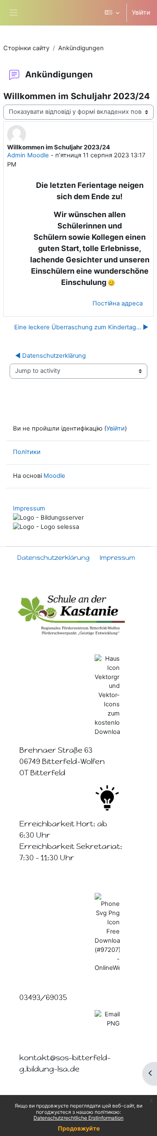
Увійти (141, 12)
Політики (27, 452)
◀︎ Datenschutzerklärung (50, 355)
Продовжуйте (79, 1128)
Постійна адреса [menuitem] (118, 303)
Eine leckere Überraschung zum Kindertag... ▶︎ (81, 327)
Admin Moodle (28, 155)
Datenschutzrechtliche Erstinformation (78, 1118)
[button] (112, 13)
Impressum (29, 508)
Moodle (54, 476)
